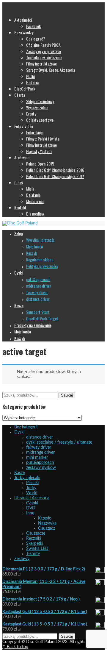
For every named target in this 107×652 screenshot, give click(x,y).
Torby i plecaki (27, 478)
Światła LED (37, 549)
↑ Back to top (15, 647)
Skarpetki (34, 544)
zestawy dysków (41, 468)
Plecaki (32, 483)
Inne (30, 513)
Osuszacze (35, 533)
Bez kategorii (25, 427)
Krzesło (44, 518)
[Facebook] (5, 5)
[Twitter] (23, 5)
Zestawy (21, 559)
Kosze (19, 473)
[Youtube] (29, 5)
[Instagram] (11, 5)
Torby (31, 488)
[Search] (5, 10)
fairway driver (38, 447)
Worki (31, 493)
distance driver (39, 437)
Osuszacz (46, 528)
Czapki (32, 503)
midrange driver (40, 452)
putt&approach (40, 463)
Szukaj (67, 395)
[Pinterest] (17, 5)
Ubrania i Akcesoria (31, 498)
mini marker (37, 458)
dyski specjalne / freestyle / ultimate (59, 442)
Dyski (19, 432)
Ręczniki (33, 538)
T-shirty (33, 554)
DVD (30, 508)
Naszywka (47, 523)
